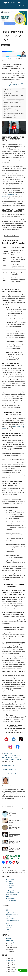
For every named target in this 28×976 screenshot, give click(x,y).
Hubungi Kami (9, 940)
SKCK (7, 896)
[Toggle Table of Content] (22, 89)
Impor (7, 931)
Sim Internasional (10, 898)
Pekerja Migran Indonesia (12, 894)
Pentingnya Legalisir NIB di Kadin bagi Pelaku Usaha (13, 92)
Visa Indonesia (10, 885)
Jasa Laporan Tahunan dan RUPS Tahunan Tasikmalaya (14, 842)
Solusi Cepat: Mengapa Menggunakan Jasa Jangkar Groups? (13, 110)
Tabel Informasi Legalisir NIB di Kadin (15, 99)
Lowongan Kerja (10, 942)
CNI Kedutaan (9, 924)
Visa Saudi (9, 881)
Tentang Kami (9, 938)
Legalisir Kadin (5, 45)
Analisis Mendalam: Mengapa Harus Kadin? (12, 103)
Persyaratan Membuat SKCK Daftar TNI (14, 828)
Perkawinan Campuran (12, 922)
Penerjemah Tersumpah (12, 914)
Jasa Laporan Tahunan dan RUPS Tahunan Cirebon (14, 835)
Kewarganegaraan (10, 918)
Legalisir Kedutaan (11, 912)
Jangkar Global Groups (12, 3)
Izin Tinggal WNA (10, 891)
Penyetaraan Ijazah (11, 900)
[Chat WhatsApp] (22, 970)
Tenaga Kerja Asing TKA (12, 892)
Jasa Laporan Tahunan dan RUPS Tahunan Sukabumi (14, 850)
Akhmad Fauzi (4, 42)
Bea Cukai (8, 927)
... (2, 802)
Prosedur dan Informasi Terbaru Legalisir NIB (13, 96)
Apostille (8, 909)
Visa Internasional (10, 879)
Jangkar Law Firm (10, 960)
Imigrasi (8, 916)
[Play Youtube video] (14, 127)
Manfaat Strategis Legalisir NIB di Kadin (13, 100)
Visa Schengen (10, 883)
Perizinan (8, 902)
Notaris (8, 911)
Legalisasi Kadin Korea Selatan (10, 769)
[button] (20, 6)
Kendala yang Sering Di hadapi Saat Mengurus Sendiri (12, 107)
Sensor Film (9, 925)
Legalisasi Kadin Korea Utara (10, 773)
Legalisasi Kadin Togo (8, 765)
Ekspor (8, 929)
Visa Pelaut (9, 887)
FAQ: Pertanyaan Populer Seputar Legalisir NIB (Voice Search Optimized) (14, 114)
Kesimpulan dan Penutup (10, 117)
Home (3, 58)
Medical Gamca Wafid (12, 889)
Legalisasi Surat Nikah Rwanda (12, 759)
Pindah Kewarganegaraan (12, 920)
